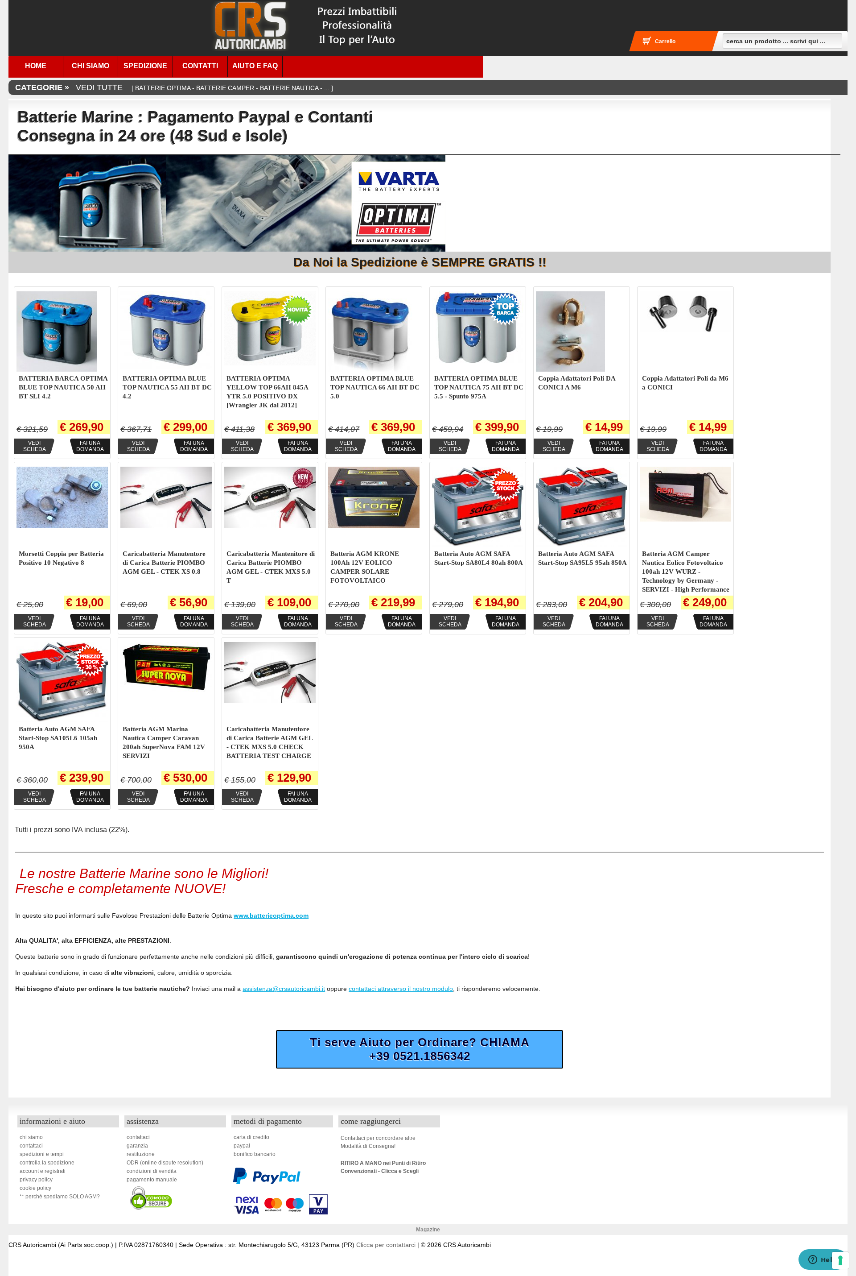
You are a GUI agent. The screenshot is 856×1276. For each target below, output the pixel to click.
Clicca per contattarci (386, 1244)
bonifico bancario (255, 1154)
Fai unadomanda (90, 446)
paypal (242, 1146)
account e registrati (43, 1171)
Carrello (665, 41)
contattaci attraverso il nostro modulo (401, 988)
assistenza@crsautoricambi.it (284, 988)
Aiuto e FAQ (255, 66)
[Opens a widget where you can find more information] (822, 1260)
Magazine (428, 1229)
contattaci (31, 1146)
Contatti (200, 66)
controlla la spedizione (47, 1163)
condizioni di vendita (152, 1171)
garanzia (137, 1146)
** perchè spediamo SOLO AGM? (60, 1196)
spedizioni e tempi (42, 1154)
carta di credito (251, 1137)
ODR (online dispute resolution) (165, 1163)
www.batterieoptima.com (271, 915)
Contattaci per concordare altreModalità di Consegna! (378, 1142)
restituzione (141, 1154)
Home (35, 66)
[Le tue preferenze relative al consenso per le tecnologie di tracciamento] (840, 1260)
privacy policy (36, 1180)
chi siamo (31, 1137)
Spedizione (145, 66)
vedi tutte (174, 87)
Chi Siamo (90, 66)
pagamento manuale (152, 1180)
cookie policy (35, 1188)
